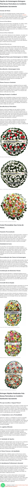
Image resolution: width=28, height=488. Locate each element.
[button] (3, 485)
